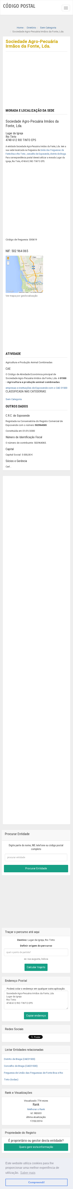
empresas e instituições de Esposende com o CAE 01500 (36, 387)
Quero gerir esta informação (36, 1146)
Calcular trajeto (36, 967)
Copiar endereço (36, 1015)
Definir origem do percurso (36, 945)
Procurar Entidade (36, 868)
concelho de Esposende (38, 154)
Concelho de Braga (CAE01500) (21, 1066)
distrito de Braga (58, 154)
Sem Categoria (14, 399)
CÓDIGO (19, 5)
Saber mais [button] (27, 1172)
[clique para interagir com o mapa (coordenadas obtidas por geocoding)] (24, 274)
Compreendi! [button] (36, 1182)
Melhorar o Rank (36, 1109)
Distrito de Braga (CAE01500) (19, 1059)
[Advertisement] (36, 83)
